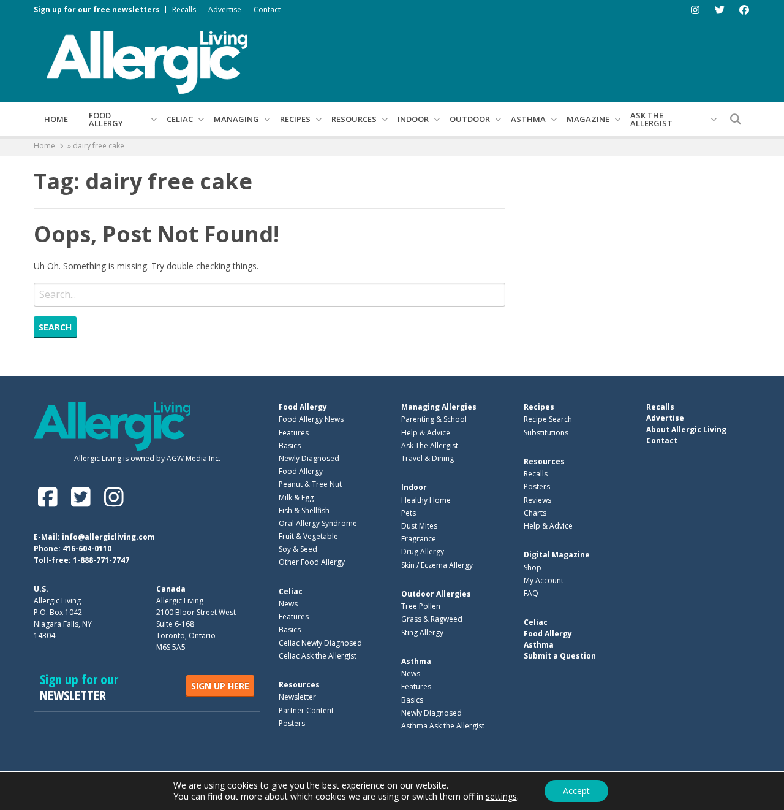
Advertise (224, 9)
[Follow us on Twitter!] (83, 497)
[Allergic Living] (147, 61)
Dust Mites (419, 526)
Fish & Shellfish (304, 510)
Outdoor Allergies (436, 594)
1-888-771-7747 (101, 560)
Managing (236, 118)
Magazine (588, 118)
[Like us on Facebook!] (50, 497)
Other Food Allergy (312, 562)
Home (56, 118)
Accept (576, 791)
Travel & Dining (427, 458)
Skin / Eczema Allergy (437, 565)
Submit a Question (560, 656)
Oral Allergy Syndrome (318, 523)
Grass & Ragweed (431, 619)
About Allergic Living (686, 429)
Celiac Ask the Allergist (317, 656)
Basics (290, 445)
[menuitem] (56, 119)
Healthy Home (426, 500)
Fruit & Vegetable (308, 536)
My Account (544, 580)
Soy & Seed (298, 549)
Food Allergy (106, 119)
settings (501, 796)
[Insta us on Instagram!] (113, 497)
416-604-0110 (86, 548)
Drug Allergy (422, 551)
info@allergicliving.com (108, 537)
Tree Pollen (420, 606)
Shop (532, 567)
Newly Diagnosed (309, 458)
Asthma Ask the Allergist (442, 725)
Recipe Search (548, 419)
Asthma (528, 118)
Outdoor (470, 118)
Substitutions (546, 432)
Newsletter (297, 697)
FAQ (531, 593)
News (288, 603)
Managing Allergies (439, 407)
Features (294, 432)
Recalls (184, 9)
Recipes (295, 118)
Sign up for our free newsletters (97, 9)
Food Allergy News (311, 419)
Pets (408, 513)
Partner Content (306, 710)
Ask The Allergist (429, 445)
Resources (354, 118)
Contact (267, 9)
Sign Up (220, 686)
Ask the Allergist (651, 119)
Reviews (537, 500)
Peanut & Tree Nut (310, 484)
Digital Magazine (557, 554)
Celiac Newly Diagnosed (320, 643)
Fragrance (418, 538)
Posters (292, 723)
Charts (535, 513)
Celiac (180, 118)
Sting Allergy (422, 632)
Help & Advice (425, 432)
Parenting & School (434, 419)
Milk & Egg (296, 497)
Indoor (413, 118)
